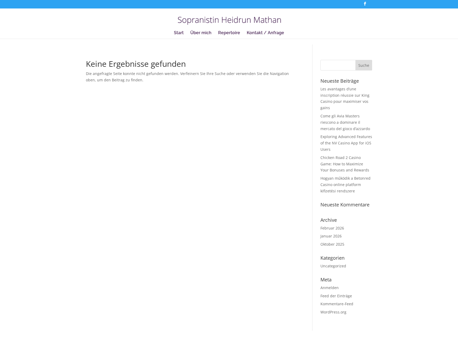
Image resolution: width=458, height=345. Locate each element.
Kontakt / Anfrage (265, 33)
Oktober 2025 (332, 244)
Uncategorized (333, 265)
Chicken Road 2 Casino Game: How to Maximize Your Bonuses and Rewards (344, 164)
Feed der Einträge (336, 295)
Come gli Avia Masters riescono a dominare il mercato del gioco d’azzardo (345, 122)
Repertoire (229, 33)
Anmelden (329, 287)
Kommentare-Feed (336, 303)
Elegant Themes (117, 337)
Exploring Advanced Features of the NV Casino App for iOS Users (346, 143)
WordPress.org (333, 312)
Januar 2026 (331, 235)
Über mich (201, 33)
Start (179, 33)
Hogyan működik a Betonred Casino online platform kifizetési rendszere (345, 184)
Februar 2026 (332, 228)
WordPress (160, 337)
